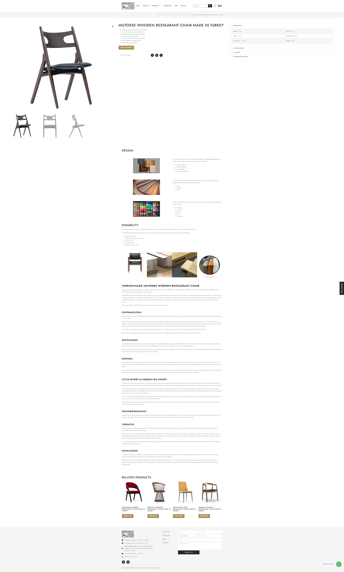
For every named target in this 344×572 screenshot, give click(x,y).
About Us (146, 6)
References (168, 6)
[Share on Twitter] (156, 55)
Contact (184, 6)
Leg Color (237, 52)
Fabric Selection (239, 48)
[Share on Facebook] (152, 55)
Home (138, 6)
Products (155, 6)
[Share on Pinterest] (161, 55)
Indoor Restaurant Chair (168, 15)
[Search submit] (210, 5)
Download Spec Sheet (241, 56)
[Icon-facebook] (123, 562)
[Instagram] (128, 562)
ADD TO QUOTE (126, 47)
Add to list (128, 516)
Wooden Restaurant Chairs (184, 15)
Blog (176, 6)
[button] (112, 26)
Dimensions (238, 25)
